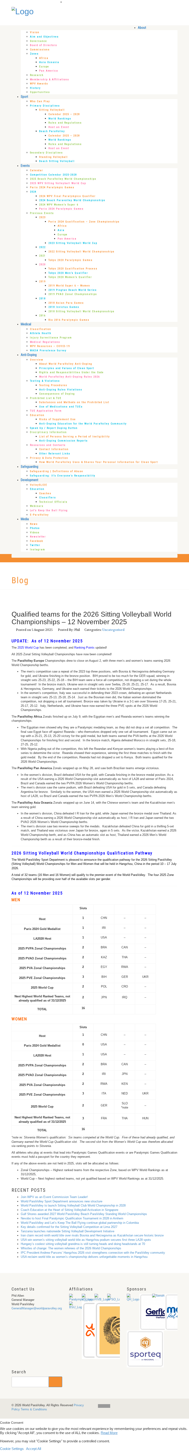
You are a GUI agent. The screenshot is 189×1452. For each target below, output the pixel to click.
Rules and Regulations (65, 122)
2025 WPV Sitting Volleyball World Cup (58, 183)
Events (25, 166)
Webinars (37, 506)
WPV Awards (39, 83)
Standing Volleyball (53, 157)
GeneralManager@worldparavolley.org (37, 1308)
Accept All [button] (33, 1449)
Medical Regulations (45, 342)
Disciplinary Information (48, 432)
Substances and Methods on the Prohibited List (74, 402)
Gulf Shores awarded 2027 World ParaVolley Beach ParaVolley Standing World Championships (84, 1214)
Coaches (45, 493)
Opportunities (40, 92)
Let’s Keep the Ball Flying (49, 510)
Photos (35, 528)
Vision (34, 32)
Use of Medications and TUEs (61, 406)
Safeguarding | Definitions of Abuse (56, 471)
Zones (34, 53)
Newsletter (38, 536)
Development (29, 480)
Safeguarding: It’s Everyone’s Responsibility (62, 475)
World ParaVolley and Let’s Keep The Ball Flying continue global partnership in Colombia (80, 1222)
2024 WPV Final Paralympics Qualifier (67, 196)
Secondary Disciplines (46, 152)
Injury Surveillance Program (51, 337)
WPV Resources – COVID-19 (50, 346)
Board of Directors (43, 45)
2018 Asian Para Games (66, 302)
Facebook (36, 541)
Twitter (35, 545)
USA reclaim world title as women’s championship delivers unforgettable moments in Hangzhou (84, 1257)
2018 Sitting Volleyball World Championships (81, 311)
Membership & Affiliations (49, 79)
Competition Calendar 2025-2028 (53, 174)
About (142, 28)
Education (37, 415)
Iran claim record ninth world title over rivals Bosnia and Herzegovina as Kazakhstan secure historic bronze (92, 1235)
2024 (33, 191)
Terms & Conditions (34, 1409)
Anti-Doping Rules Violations (60, 389)
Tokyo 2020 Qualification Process (72, 268)
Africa (43, 58)
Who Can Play (40, 101)
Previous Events (42, 213)
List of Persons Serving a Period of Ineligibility (74, 436)
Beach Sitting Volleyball (57, 161)
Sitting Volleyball (52, 109)
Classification (40, 329)
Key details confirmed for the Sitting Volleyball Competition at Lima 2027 (69, 1227)
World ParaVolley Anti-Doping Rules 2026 (69, 376)
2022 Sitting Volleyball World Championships (81, 251)
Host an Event (58, 127)
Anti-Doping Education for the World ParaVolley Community (83, 423)
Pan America (48, 70)
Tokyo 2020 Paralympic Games (70, 260)
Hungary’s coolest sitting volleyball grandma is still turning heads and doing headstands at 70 (83, 1244)
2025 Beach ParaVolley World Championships (63, 178)
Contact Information (54, 449)
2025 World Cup (28, 647)
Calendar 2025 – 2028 (64, 114)
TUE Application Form (46, 410)
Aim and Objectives (44, 36)
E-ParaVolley (39, 514)
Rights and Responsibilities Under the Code (71, 372)
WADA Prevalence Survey (48, 350)
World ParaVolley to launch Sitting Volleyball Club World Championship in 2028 (73, 1205)
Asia (61, 230)
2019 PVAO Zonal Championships (72, 294)
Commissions (40, 49)
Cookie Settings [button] (12, 1449)
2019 (42, 281)
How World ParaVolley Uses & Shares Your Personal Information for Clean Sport (98, 462)
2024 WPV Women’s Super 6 (58, 204)
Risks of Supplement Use (57, 419)
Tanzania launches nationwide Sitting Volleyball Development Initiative (67, 1231)
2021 (42, 255)
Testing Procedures (53, 385)
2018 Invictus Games (63, 307)
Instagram (37, 549)
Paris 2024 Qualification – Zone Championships (84, 221)
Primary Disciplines (45, 105)
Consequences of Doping (57, 393)
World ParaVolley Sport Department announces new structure (61, 1201)
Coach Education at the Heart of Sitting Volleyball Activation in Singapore (69, 1210)
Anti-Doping (29, 355)
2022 (42, 247)
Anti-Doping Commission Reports (63, 440)
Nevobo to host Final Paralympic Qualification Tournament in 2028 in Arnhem (72, 1218)
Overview (36, 359)
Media (25, 519)
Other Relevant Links (54, 453)
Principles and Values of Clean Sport (66, 368)
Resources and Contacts (48, 445)
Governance (38, 41)
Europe (44, 66)
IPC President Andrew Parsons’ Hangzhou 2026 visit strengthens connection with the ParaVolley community (93, 1252)
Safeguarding (29, 467)
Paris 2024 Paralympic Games (52, 187)
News (34, 523)
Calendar (36, 170)
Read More (109, 1433)
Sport (24, 97)
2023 (42, 217)
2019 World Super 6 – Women (69, 285)
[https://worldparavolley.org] (23, 9)
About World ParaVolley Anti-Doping (65, 363)
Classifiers (47, 497)
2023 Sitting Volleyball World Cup (72, 243)
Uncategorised (113, 630)
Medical (26, 324)
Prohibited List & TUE (46, 398)
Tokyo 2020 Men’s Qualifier (68, 272)
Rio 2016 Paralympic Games (68, 319)
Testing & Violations (45, 380)
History (35, 88)
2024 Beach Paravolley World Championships (72, 200)
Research (37, 75)
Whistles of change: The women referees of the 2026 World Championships (71, 1248)
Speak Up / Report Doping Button (54, 428)
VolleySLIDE (38, 484)
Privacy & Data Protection (49, 457)
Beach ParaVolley (52, 131)
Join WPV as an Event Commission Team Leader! (54, 1197)
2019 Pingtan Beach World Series (72, 290)
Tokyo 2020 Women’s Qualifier (70, 277)
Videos (35, 532)
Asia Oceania (49, 62)
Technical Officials (53, 501)
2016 (42, 315)
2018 (42, 298)
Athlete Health (40, 333)
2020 (42, 264)
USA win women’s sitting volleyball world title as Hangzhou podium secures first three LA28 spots (86, 1239)
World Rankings (59, 118)
